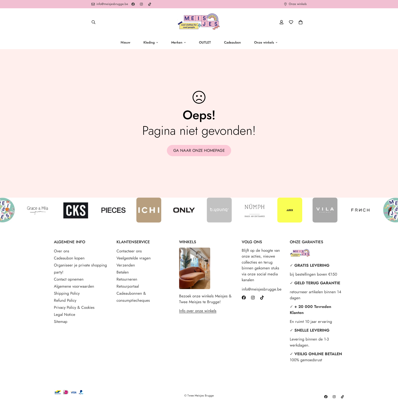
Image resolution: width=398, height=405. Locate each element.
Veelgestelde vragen (133, 258)
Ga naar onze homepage (199, 150)
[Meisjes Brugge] (199, 22)
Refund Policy (65, 300)
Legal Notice (64, 314)
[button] (300, 22)
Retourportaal (127, 286)
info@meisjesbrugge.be (262, 289)
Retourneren (126, 279)
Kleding (149, 42)
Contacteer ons (129, 251)
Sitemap (60, 321)
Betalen (122, 272)
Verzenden (125, 265)
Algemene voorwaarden (74, 286)
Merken (176, 42)
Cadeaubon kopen (69, 258)
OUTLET (205, 42)
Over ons (61, 251)
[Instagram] (141, 4)
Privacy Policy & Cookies (74, 307)
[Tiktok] (149, 4)
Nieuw (125, 42)
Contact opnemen (69, 279)
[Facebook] (133, 4)
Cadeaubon (232, 42)
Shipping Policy (67, 293)
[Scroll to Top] (390, 382)
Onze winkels (264, 42)
